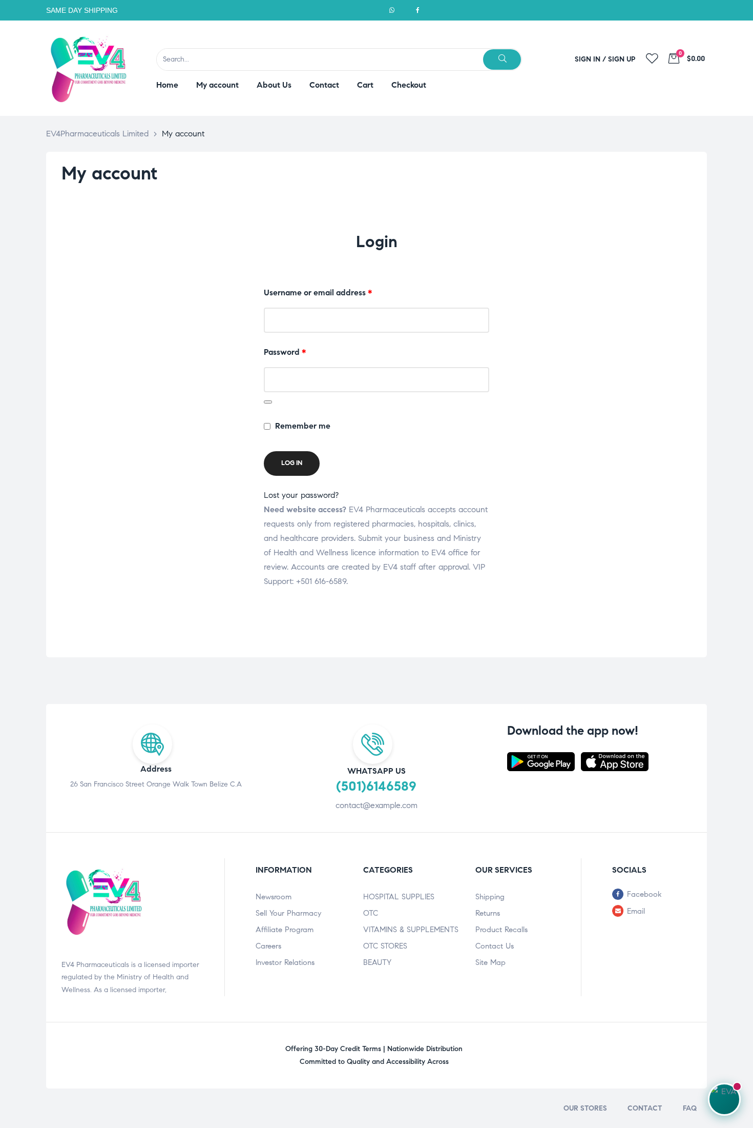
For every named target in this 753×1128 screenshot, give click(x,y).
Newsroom (273, 896)
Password (302, 351)
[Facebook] (417, 10)
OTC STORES (385, 946)
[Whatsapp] (392, 10)
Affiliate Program (284, 929)
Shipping (490, 896)
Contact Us (494, 946)
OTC (370, 913)
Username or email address (335, 291)
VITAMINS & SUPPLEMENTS (410, 929)
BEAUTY (377, 962)
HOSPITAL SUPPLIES (398, 896)
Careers (268, 946)
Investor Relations (285, 962)
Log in (291, 463)
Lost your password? (301, 495)
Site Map (490, 962)
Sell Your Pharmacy (288, 913)
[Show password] (268, 402)
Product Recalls (501, 929)
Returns (487, 913)
